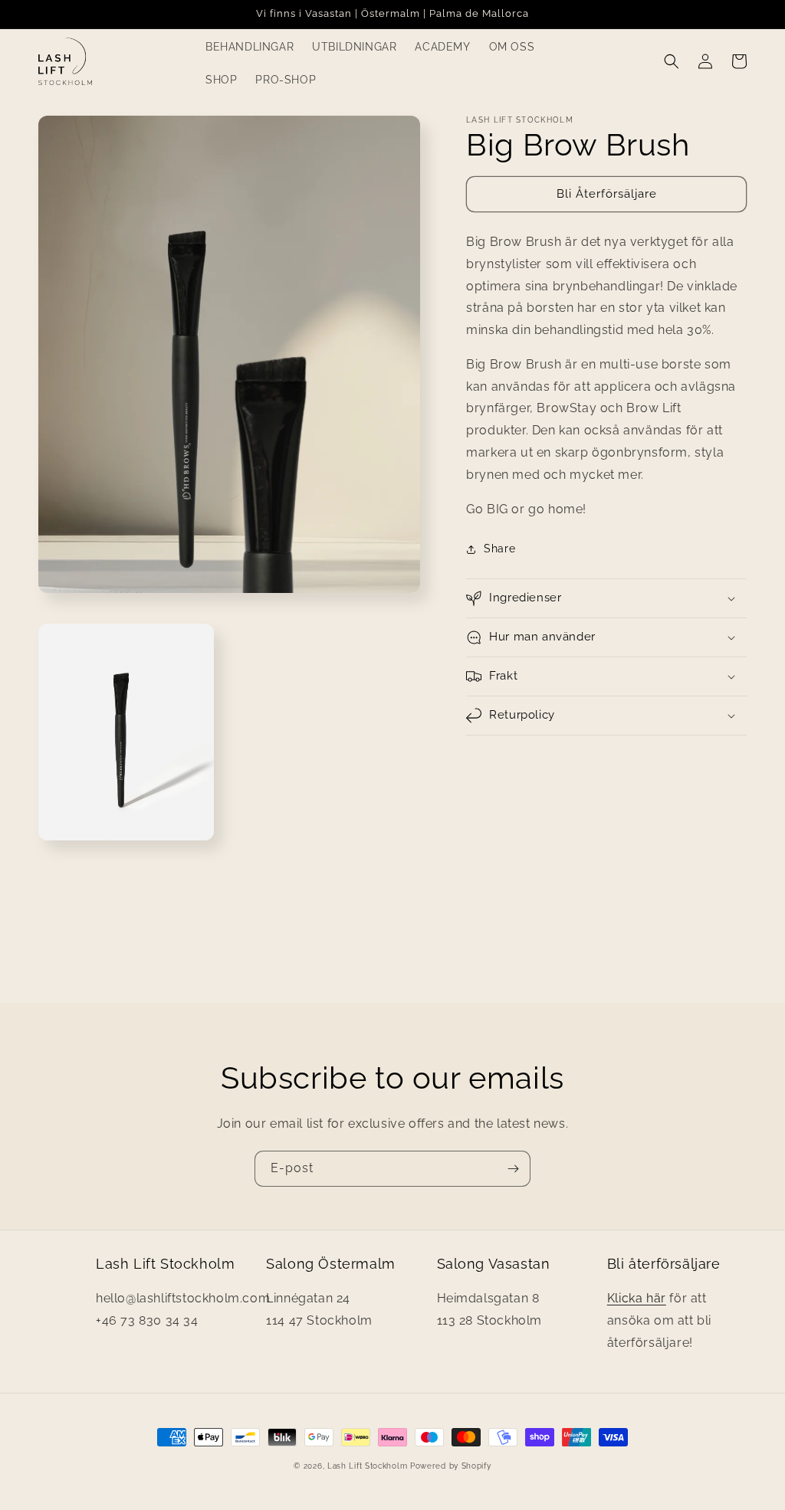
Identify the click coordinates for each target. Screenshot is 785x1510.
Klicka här (636, 1298)
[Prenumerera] (513, 1169)
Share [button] (499, 548)
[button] (671, 61)
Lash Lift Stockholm (367, 1466)
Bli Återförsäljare (607, 194)
